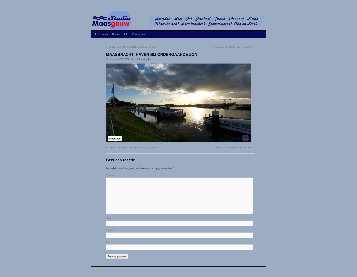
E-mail (110, 230)
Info (126, 34)
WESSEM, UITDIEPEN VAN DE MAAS (234, 46)
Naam (110, 218)
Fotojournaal (101, 34)
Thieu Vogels (143, 59)
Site (108, 241)
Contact (116, 34)
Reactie (110, 175)
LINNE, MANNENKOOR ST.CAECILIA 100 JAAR (131, 46)
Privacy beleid (139, 34)
